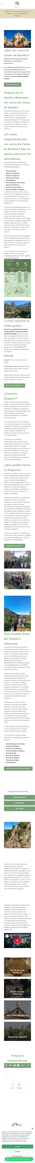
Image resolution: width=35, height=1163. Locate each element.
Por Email (19, 803)
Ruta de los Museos (12, 175)
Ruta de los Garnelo (12, 173)
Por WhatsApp (19, 797)
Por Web (19, 808)
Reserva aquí (8, 356)
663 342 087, (22, 347)
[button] (32, 1128)
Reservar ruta (12, 84)
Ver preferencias (17, 1156)
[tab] (17, 1070)
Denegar (17, 1151)
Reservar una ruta (14, 385)
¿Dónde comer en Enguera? (18, 768)
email (15, 349)
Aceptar (17, 1146)
